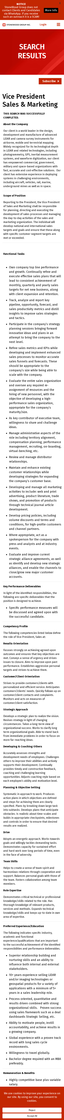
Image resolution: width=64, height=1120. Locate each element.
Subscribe (49, 81)
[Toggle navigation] (58, 24)
